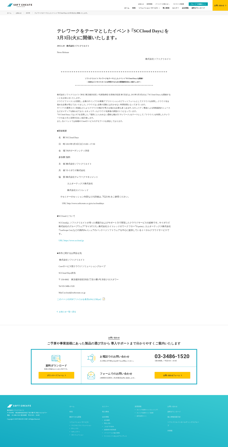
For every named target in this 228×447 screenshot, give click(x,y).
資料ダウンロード (174, 411)
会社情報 (105, 417)
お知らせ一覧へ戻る (67, 311)
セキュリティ (75, 432)
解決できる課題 (75, 417)
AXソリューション (77, 435)
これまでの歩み (109, 426)
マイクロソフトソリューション (81, 425)
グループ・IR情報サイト (198, 4)
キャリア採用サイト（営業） (145, 413)
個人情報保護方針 (174, 417)
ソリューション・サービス (79, 422)
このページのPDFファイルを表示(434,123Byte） (79, 299)
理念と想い (107, 423)
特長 (71, 411)
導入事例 (105, 411)
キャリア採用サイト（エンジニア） (147, 410)
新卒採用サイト (142, 416)
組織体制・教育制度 (110, 429)
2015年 (28, 13)
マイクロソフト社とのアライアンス (115, 436)
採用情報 (149, 4)
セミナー (105, 406)
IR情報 (169, 430)
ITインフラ (74, 428)
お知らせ (141, 4)
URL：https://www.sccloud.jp (71, 240)
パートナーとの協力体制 (112, 433)
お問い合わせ (172, 406)
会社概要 (107, 420)
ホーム (9, 13)
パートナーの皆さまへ (162, 4)
